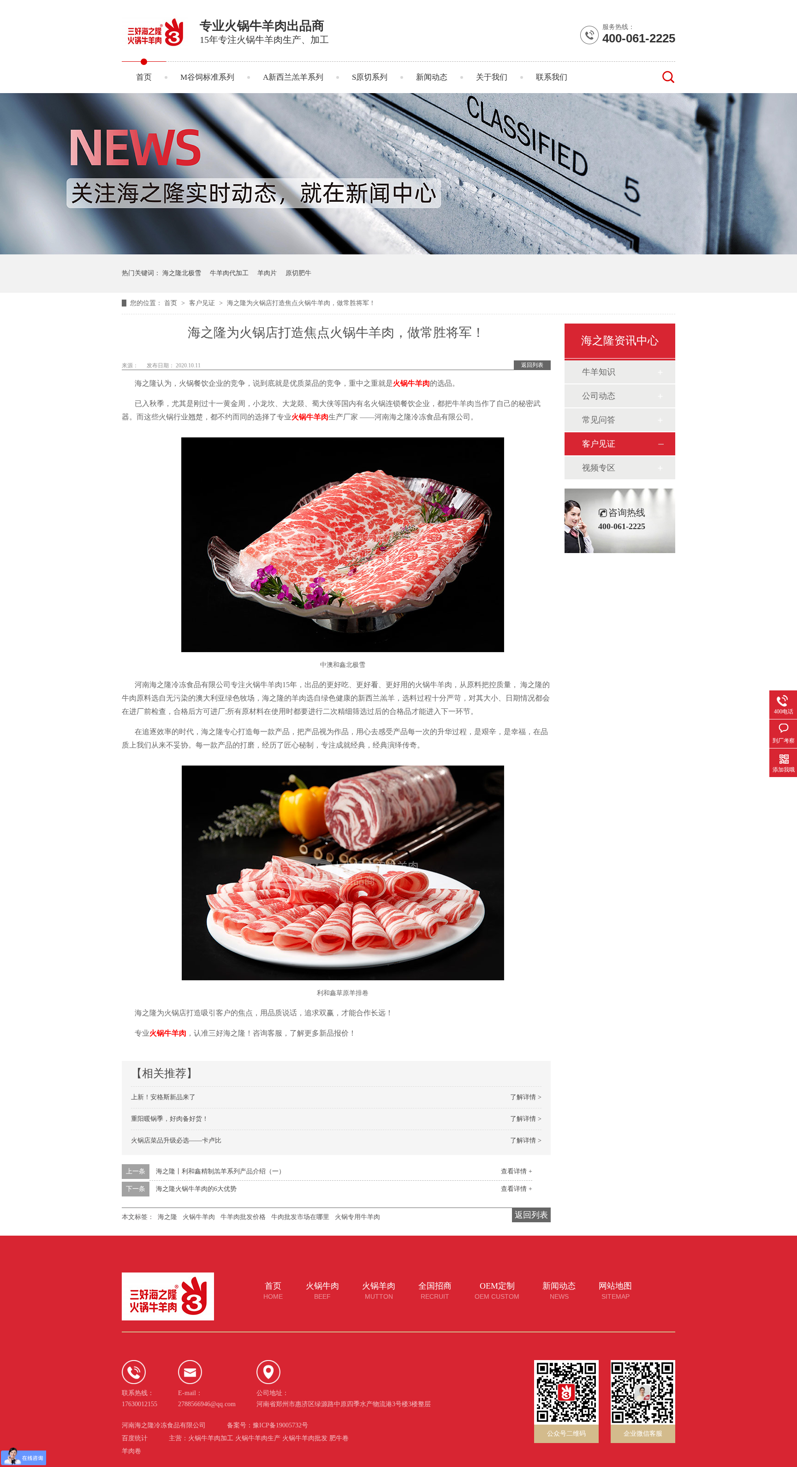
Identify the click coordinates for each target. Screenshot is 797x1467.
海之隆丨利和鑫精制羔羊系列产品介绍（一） (220, 1171)
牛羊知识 (598, 372)
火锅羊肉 (378, 1291)
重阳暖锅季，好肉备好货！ (169, 1118)
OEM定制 (497, 1291)
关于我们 (491, 77)
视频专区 (598, 467)
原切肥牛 (298, 273)
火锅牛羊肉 (309, 417)
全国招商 (435, 1291)
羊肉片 (267, 273)
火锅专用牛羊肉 (357, 1217)
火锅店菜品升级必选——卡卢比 (176, 1140)
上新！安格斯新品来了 (163, 1097)
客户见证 (203, 303)
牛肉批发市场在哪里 (300, 1217)
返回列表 (532, 365)
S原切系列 (369, 77)
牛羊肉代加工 (229, 273)
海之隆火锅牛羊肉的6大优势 (196, 1188)
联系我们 (551, 77)
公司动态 (598, 396)
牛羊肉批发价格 (243, 1217)
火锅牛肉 (322, 1291)
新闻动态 (431, 77)
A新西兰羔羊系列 (293, 77)
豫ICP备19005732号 (280, 1425)
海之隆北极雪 (181, 273)
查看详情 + (516, 1171)
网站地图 (615, 1291)
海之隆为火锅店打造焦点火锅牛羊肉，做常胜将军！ (301, 303)
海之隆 (167, 1217)
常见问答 (598, 419)
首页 (144, 77)
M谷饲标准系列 (207, 77)
